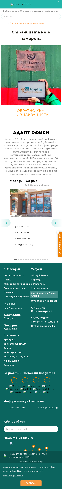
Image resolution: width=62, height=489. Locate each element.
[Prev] (5, 223)
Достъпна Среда (12, 316)
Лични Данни (12, 360)
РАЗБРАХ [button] (31, 483)
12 (42, 259)
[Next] (56, 223)
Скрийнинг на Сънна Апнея (43, 294)
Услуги (36, 269)
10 (38, 259)
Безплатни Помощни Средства (29, 373)
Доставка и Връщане (11, 337)
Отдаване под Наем (44, 301)
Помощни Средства (16, 296)
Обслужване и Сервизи (40, 277)
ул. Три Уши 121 (24, 226)
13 (45, 259)
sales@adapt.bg (48, 407)
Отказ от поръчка (43, 326)
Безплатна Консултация (39, 286)
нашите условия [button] (13, 475)
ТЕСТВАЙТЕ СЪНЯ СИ (60, 244)
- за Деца (9, 304)
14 (47, 259)
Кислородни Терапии (17, 284)
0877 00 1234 (18, 407)
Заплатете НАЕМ (15, 343)
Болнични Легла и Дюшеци (15, 290)
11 (40, 259)
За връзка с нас (13, 352)
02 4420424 (22, 232)
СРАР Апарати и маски (14, 277)
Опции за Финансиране (42, 309)
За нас (8, 348)
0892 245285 (23, 238)
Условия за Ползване (16, 356)
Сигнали (9, 365)
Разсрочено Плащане (44, 321)
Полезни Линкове (10, 327)
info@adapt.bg (24, 244)
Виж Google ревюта (37, 185)
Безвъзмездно (40, 317)
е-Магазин (12, 269)
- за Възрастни (13, 308)
